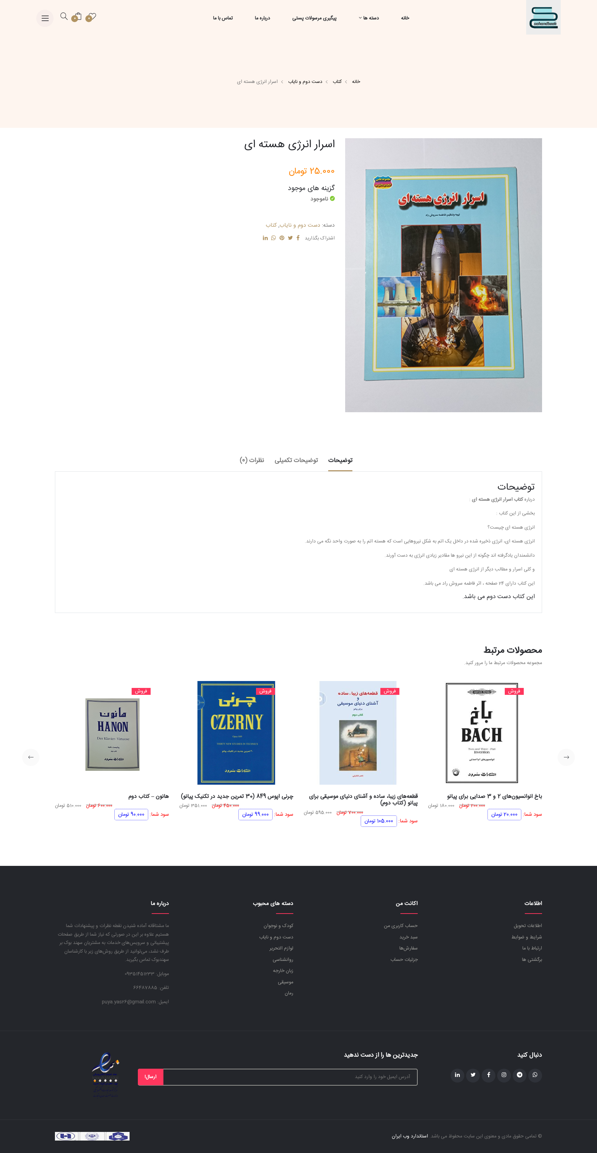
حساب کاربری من (401, 926)
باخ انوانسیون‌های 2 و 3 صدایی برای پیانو (494, 796)
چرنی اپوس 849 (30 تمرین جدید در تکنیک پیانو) (237, 796)
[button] (566, 757)
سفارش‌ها (408, 948)
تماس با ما (223, 18)
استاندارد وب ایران (410, 1136)
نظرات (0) (252, 460)
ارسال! (151, 1077)
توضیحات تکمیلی (296, 460)
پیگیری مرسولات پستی (314, 18)
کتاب (337, 82)
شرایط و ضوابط (526, 937)
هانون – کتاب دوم (149, 796)
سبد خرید (408, 937)
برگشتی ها (532, 960)
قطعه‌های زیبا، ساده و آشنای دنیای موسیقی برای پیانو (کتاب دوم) (363, 800)
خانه (405, 18)
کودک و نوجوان (278, 926)
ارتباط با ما (532, 948)
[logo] (543, 18)
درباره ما (262, 18)
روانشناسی (283, 960)
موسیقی (285, 982)
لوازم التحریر (281, 948)
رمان (289, 993)
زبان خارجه (283, 971)
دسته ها (371, 18)
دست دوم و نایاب (305, 82)
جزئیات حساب (404, 960)
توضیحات (340, 460)
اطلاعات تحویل (528, 926)
